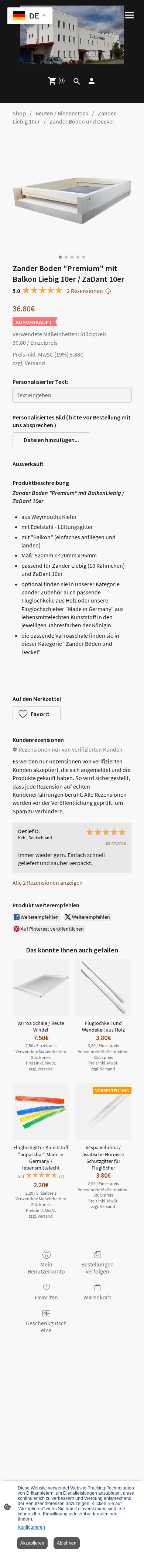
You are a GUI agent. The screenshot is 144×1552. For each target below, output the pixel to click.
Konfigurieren (31, 1527)
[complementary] (29, 16)
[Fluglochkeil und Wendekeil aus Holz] (103, 987)
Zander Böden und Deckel (81, 121)
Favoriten (46, 1297)
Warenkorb (97, 1297)
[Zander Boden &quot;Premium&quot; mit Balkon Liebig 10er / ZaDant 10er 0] (72, 192)
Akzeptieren (32, 1543)
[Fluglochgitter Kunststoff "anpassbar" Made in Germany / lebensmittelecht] (41, 1111)
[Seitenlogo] (72, 35)
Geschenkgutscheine (46, 1326)
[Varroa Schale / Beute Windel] (41, 987)
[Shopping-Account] (91, 81)
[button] (51, 439)
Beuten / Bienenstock (61, 113)
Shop (19, 113)
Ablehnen (66, 1543)
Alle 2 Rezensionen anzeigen (48, 882)
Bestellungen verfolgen (97, 1268)
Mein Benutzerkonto (46, 1268)
